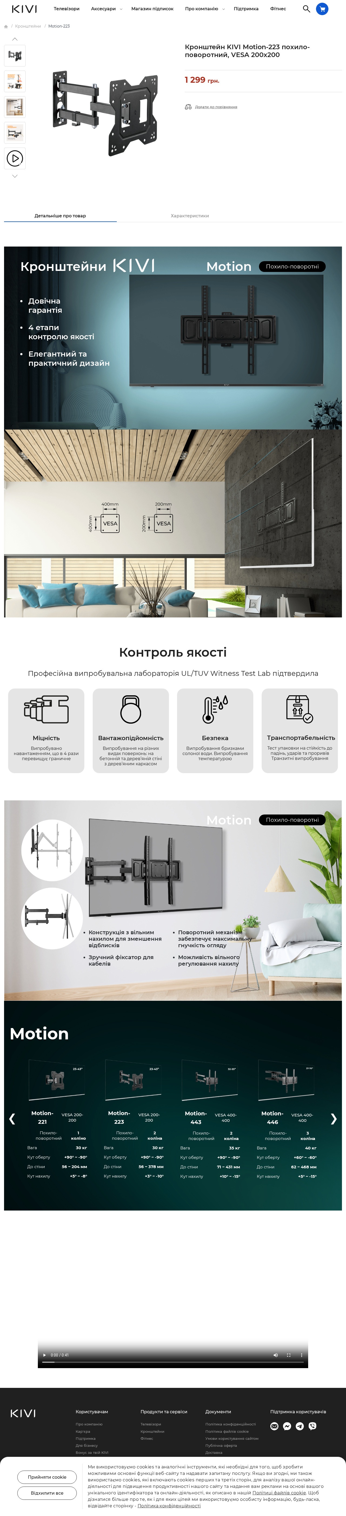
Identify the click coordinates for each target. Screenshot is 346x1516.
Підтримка (246, 8)
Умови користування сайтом (231, 1438)
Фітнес (278, 8)
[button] (15, 39)
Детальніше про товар (60, 215)
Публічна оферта (221, 1445)
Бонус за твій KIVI (92, 1452)
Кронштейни (152, 1431)
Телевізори (66, 8)
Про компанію (89, 1424)
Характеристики (190, 215)
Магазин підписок (152, 8)
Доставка (213, 1452)
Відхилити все (47, 1493)
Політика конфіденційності (230, 1424)
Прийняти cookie (47, 1477)
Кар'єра (83, 1431)
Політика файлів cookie (227, 1431)
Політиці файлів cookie (279, 1492)
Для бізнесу (87, 1445)
